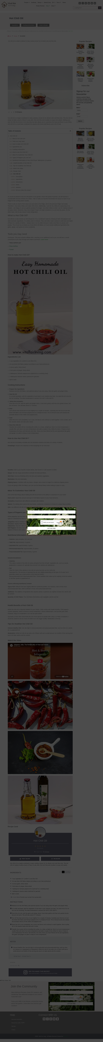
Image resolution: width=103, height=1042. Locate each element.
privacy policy (53, 531)
